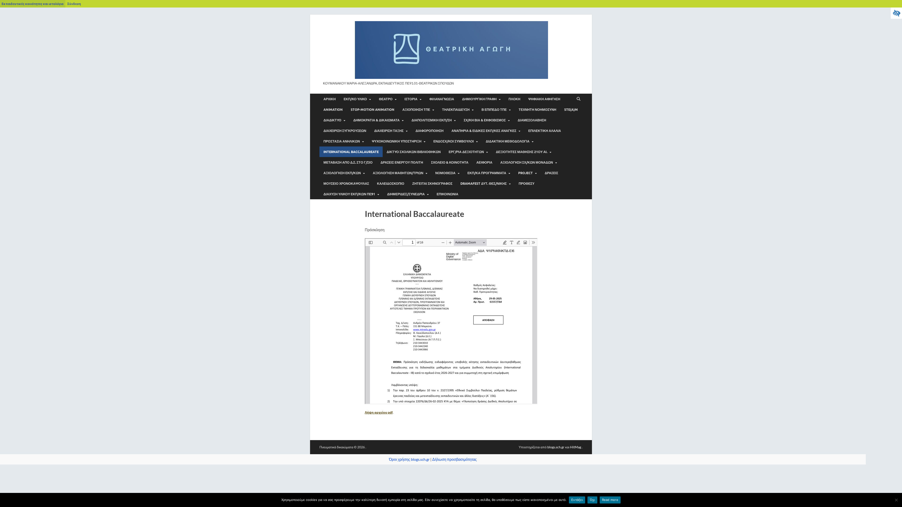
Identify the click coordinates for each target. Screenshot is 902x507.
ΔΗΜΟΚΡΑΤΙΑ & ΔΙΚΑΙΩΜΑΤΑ (376, 120)
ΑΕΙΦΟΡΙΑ (484, 162)
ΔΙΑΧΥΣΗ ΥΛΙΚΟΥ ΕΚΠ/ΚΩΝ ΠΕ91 (349, 194)
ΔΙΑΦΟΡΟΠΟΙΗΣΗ (429, 131)
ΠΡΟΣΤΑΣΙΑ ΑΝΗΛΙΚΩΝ (341, 141)
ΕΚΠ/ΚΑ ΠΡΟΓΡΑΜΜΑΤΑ (486, 173)
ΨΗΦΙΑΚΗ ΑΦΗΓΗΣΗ (544, 99)
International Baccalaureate (351, 152)
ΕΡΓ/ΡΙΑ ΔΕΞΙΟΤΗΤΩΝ (466, 152)
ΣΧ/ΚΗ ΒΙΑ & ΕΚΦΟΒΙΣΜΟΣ (485, 120)
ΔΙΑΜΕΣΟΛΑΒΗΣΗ (532, 120)
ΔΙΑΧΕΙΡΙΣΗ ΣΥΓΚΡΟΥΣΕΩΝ (344, 131)
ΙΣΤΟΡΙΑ (410, 99)
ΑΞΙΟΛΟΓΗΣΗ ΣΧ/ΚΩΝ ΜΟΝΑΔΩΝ (526, 162)
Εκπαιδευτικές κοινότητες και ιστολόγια (32, 4)
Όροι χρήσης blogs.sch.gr (409, 459)
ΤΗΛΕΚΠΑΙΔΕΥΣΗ (456, 109)
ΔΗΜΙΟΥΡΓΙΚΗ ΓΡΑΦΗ (479, 99)
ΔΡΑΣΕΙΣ (551, 173)
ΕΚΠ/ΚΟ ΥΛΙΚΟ (355, 99)
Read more (610, 500)
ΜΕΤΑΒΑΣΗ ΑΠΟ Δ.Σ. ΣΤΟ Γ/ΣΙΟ (348, 162)
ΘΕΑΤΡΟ (386, 99)
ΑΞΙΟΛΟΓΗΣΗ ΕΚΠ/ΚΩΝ (342, 173)
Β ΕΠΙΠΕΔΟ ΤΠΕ (494, 109)
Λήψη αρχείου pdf (379, 412)
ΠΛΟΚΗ (514, 99)
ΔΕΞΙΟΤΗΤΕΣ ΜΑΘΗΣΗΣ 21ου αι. (521, 152)
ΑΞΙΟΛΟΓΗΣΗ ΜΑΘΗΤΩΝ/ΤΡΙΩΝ (398, 173)
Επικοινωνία (447, 194)
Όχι (592, 500)
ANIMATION (333, 109)
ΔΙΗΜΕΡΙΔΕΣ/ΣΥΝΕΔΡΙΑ (406, 194)
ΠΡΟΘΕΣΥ (526, 183)
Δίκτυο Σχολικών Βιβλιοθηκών (414, 152)
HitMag (575, 447)
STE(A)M (571, 109)
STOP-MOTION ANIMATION (372, 109)
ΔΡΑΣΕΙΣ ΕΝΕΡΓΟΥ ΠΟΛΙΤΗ (402, 162)
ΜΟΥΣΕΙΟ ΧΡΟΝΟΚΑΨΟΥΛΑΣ (346, 183)
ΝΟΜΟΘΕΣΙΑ (445, 173)
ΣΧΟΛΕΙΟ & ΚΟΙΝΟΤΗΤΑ (449, 162)
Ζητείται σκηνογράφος (432, 183)
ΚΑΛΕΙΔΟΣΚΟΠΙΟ (390, 183)
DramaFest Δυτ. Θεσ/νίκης (483, 183)
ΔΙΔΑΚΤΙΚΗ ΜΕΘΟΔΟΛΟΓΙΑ (507, 141)
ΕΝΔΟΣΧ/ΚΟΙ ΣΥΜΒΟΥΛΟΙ (453, 141)
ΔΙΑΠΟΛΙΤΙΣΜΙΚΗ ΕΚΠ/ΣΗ (432, 120)
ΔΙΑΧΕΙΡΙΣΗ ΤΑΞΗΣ (389, 131)
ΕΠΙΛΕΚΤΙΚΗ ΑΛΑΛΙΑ (544, 131)
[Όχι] (896, 500)
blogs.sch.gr (555, 447)
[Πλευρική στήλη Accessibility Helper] (896, 13)
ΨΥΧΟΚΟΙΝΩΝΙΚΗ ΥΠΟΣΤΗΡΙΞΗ (396, 141)
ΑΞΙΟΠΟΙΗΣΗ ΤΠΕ (416, 109)
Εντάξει (577, 500)
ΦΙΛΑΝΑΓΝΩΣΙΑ (441, 99)
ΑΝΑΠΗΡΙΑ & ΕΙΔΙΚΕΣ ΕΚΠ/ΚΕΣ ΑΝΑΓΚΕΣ (483, 131)
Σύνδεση (74, 4)
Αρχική (329, 99)
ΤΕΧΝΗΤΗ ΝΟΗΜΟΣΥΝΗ (537, 109)
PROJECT (525, 173)
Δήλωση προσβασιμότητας (454, 459)
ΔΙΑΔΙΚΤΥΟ (332, 120)
